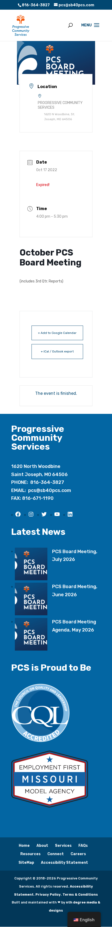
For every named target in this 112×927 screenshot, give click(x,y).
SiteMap (26, 862)
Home (24, 845)
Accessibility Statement (64, 862)
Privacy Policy (48, 894)
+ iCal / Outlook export (57, 351)
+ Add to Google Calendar (57, 333)
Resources (30, 854)
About (42, 845)
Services (63, 845)
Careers (78, 854)
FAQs (83, 845)
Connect (55, 854)
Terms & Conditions (80, 894)
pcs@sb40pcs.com (49, 490)
